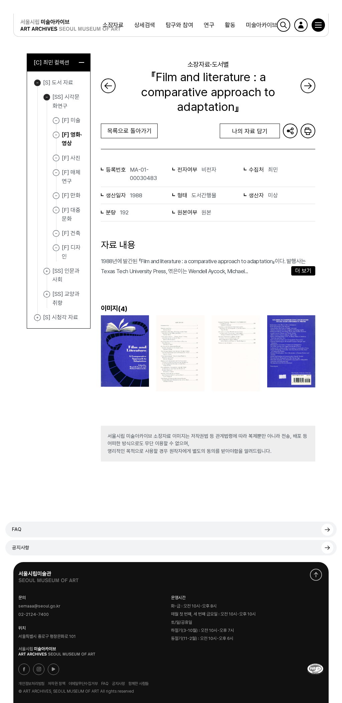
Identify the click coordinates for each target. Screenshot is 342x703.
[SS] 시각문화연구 (46, 97)
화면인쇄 (308, 131)
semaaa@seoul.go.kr (39, 606)
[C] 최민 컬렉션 (51, 62)
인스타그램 (38, 669)
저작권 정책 (56, 683)
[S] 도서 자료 (37, 82)
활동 (230, 24)
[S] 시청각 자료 (37, 317)
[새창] (315, 669)
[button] (318, 25)
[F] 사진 (71, 157)
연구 (209, 24)
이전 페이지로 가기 (108, 85)
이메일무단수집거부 (83, 683)
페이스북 (24, 669)
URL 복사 (290, 131)
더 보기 (303, 271)
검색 (283, 25)
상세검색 (144, 24)
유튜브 (53, 669)
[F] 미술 (71, 120)
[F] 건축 (71, 233)
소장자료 (113, 24)
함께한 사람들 (138, 683)
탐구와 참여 (179, 24)
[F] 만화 (71, 195)
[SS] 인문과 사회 (46, 271)
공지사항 (20, 548)
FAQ (16, 529)
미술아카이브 (261, 24)
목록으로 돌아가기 (129, 130)
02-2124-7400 (33, 614)
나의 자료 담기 (250, 131)
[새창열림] (48, 575)
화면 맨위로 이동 (316, 575)
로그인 (301, 25)
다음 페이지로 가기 (308, 85)
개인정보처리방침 (31, 683)
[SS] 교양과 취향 (46, 294)
